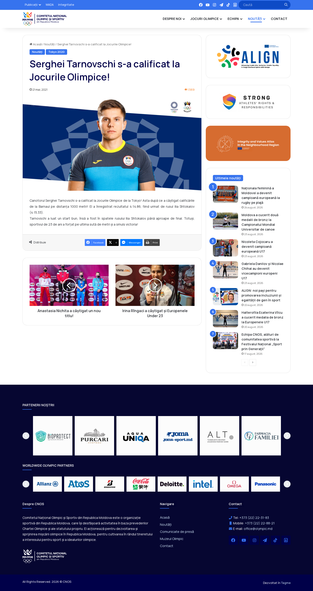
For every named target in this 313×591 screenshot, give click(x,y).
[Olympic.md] (44, 19)
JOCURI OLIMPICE (204, 18)
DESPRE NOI (172, 18)
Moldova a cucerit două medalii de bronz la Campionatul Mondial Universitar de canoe (260, 222)
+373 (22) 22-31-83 (254, 517)
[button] (25, 435)
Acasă (37, 44)
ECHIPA (233, 18)
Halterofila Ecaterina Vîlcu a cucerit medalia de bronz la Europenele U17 (262, 317)
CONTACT (279, 18)
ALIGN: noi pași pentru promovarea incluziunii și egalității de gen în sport (261, 295)
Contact (166, 545)
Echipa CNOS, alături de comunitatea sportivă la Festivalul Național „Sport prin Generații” (262, 341)
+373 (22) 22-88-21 (260, 523)
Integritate (66, 5)
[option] (66, 435)
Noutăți (49, 44)
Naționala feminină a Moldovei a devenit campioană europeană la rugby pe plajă (261, 195)
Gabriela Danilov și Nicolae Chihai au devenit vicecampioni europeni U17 (262, 270)
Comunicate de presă (177, 531)
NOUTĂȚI (255, 18)
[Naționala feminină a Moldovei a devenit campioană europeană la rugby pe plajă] (225, 194)
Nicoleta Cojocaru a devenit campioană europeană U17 (257, 246)
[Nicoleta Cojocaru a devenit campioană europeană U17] (225, 247)
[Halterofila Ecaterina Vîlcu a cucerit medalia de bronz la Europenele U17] (225, 318)
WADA (50, 5)
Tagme (286, 583)
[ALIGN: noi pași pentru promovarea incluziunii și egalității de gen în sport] (225, 296)
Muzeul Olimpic (171, 538)
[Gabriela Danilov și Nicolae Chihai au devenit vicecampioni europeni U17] (225, 269)
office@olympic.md (258, 528)
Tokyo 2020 (56, 52)
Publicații (31, 5)
